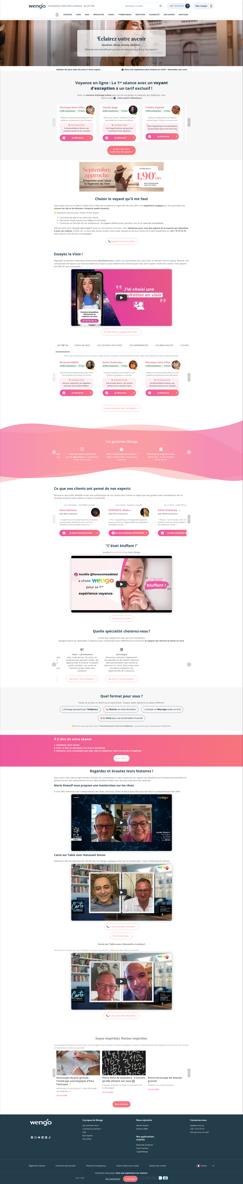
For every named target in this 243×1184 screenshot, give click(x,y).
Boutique (183, 14)
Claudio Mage (110, 107)
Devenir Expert (142, 1125)
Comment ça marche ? (92, 1129)
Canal (111, 14)
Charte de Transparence (96, 1165)
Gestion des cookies (157, 1165)
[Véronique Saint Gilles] (90, 110)
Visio (78, 14)
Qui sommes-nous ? (91, 1125)
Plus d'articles (121, 1104)
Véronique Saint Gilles (72, 107)
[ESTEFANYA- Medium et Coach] (144, 512)
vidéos (90, 220)
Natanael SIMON (69, 362)
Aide (87, 14)
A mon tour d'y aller (121, 618)
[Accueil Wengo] (41, 1123)
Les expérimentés (138, 345)
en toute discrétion (122, 709)
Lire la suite (61, 1095)
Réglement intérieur (37, 1165)
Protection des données (66, 1165)
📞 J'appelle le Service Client (121, 241)
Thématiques (124, 14)
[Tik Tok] (50, 1137)
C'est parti (130, 1179)
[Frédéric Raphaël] (176, 110)
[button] (189, 122)
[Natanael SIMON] (90, 365)
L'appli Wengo (142, 1151)
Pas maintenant (112, 1178)
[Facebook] (32, 1137)
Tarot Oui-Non (142, 1148)
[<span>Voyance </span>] (160, 660)
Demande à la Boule (144, 1145)
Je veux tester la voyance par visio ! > (121, 332)
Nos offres (87, 1139)
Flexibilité (154, 14)
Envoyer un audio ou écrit (163, 709)
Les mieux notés (164, 345)
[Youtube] (39, 1137)
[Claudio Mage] (133, 110)
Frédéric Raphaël (154, 107)
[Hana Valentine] (95, 512)
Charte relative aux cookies (127, 1165)
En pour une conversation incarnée (123, 718)
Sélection (140, 14)
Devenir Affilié (142, 1129)
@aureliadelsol (118, 552)
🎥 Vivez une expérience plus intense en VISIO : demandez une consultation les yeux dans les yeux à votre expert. (135, 69)
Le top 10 (63, 345)
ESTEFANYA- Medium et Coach (125, 510)
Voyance (67, 14)
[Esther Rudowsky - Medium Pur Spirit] (133, 365)
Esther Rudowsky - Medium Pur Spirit (123, 362)
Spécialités (98, 14)
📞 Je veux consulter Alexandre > (121, 1015)
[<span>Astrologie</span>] (82, 660)
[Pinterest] (46, 1137)
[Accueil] (37, 6)
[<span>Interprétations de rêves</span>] (121, 659)
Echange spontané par (81, 709)
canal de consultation (153, 223)
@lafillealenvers (105, 260)
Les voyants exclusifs (109, 345)
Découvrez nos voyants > (161, 679)
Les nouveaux (188, 345)
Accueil (57, 15)
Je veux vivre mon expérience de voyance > (121, 150)
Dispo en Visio (82, 345)
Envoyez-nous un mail (199, 1132)
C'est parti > (121, 758)
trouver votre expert (82, 228)
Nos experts (88, 1135)
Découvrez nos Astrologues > (82, 679)
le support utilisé (109, 223)
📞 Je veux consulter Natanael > (121, 926)
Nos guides (169, 14)
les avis (72, 217)
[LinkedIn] (42, 1137)
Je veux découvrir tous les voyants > (121, 408)
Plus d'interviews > (121, 936)
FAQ (84, 1132)
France (204, 1165)
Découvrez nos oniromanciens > (121, 677)
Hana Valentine (68, 510)
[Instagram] (35, 1137)
